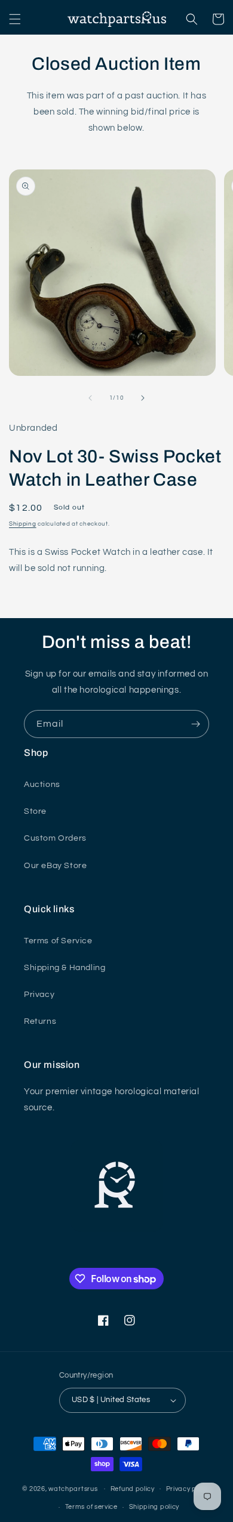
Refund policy (133, 1489)
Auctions (42, 784)
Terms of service (91, 1507)
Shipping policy (154, 1507)
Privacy (39, 994)
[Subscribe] (195, 724)
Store (35, 811)
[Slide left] (90, 398)
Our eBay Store (55, 866)
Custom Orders (55, 838)
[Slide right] (143, 398)
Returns (40, 1021)
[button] (15, 19)
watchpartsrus (72, 1488)
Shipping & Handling (64, 968)
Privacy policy (188, 1489)
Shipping (22, 524)
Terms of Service (58, 941)
